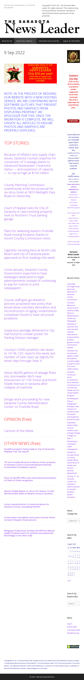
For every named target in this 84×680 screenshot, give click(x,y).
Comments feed (73, 630)
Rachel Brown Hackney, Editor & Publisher (73, 197)
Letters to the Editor (74, 242)
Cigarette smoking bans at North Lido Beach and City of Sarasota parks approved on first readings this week (30, 254)
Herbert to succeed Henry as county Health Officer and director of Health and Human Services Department (73, 462)
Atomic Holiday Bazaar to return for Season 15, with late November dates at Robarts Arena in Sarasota (29, 492)
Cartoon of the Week (18, 431)
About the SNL (7, 41)
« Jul (69, 580)
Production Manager (73, 244)
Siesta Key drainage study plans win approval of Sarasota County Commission (73, 292)
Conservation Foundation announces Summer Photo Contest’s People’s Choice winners (29, 518)
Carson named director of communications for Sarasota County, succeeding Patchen (26, 505)
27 (79, 568)
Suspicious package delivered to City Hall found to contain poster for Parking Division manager (29, 334)
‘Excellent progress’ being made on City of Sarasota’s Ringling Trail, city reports (29, 450)
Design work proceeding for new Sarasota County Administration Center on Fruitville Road (26, 403)
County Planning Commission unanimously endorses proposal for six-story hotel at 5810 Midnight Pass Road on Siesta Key (29, 190)
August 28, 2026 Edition (71, 41)
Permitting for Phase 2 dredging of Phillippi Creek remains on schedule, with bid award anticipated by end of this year (73, 409)
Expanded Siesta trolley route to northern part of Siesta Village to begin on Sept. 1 (73, 430)
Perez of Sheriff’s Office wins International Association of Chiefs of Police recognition (30, 479)
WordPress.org (73, 633)
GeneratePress (48, 677)
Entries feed (72, 627)
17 (73, 562)
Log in (69, 624)
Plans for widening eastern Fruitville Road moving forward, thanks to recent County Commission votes (28, 234)
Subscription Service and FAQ (49, 41)
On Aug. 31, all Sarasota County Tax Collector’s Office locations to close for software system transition (73, 486)
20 (79, 562)
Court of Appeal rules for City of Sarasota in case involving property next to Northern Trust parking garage (28, 213)
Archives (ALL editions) (24, 41)
